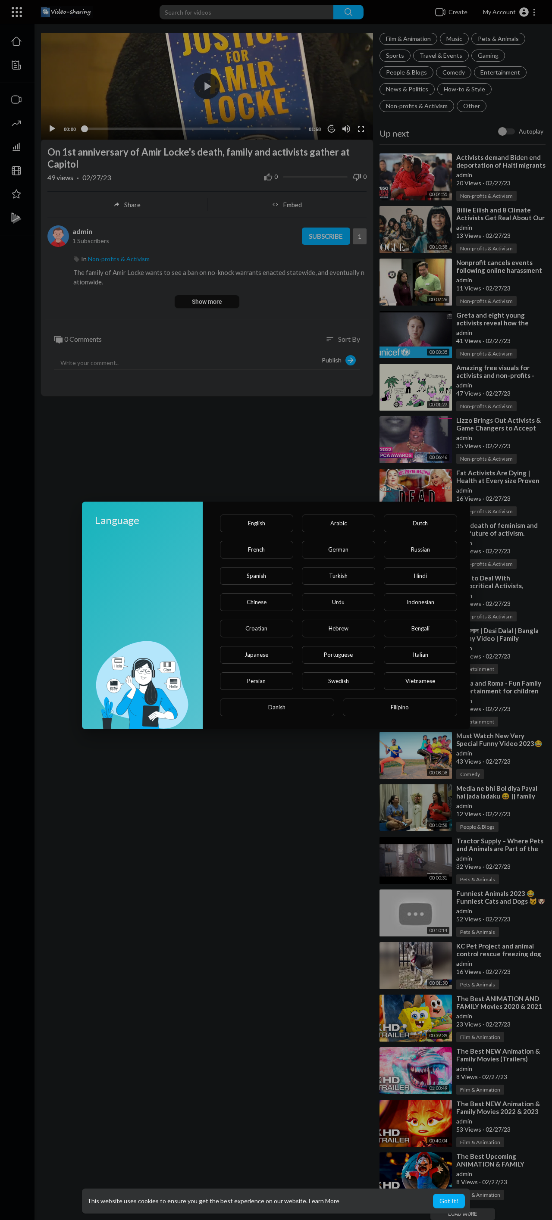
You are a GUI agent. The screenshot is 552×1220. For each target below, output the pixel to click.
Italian (420, 654)
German (338, 549)
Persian (256, 680)
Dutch (420, 523)
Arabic (338, 523)
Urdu (338, 602)
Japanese (256, 654)
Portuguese (338, 654)
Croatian (256, 628)
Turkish (338, 575)
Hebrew (338, 628)
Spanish (256, 575)
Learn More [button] (324, 1200)
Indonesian (420, 602)
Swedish (338, 680)
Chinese (257, 602)
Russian (420, 549)
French (256, 549)
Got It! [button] (448, 1200)
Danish (276, 707)
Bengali (420, 628)
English (256, 523)
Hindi (420, 575)
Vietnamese (420, 680)
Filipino (400, 707)
